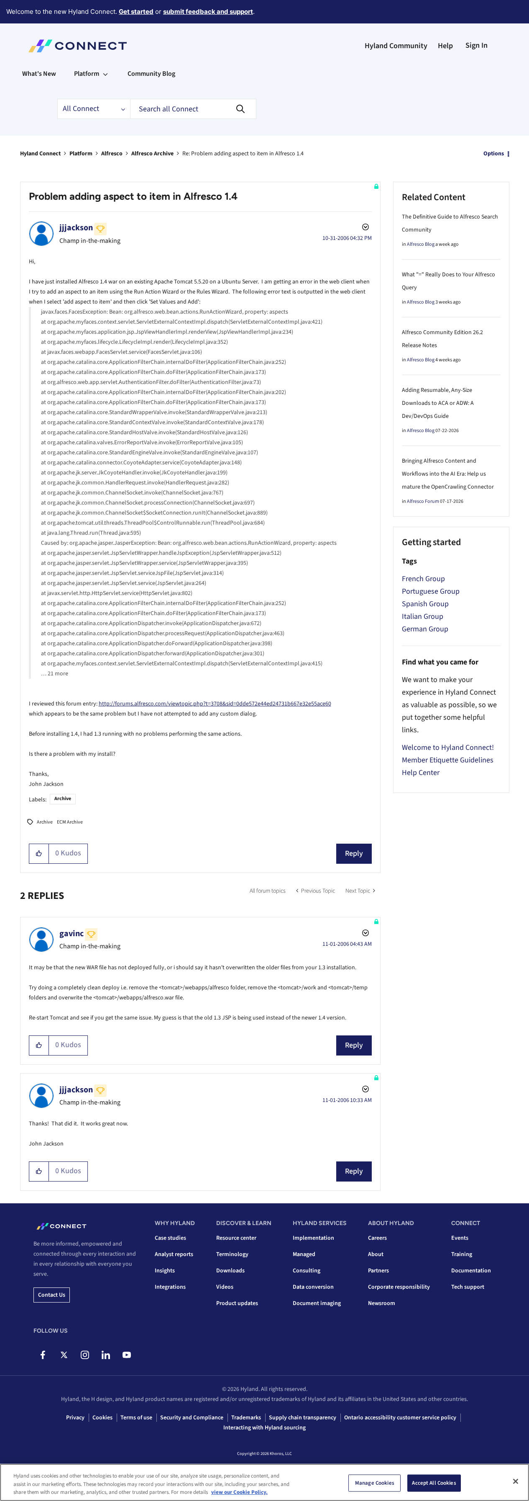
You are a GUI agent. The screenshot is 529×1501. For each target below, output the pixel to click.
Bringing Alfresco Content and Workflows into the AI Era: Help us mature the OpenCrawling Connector (448, 474)
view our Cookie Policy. (239, 1492)
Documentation (471, 1271)
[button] (39, 853)
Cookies (102, 1417)
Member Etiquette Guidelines (447, 760)
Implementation (313, 1238)
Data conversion (313, 1287)
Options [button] (493, 153)
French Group (423, 579)
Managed (304, 1254)
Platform (80, 153)
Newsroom (381, 1303)
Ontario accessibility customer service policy (400, 1417)
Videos (224, 1287)
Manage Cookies (374, 1482)
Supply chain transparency (302, 1417)
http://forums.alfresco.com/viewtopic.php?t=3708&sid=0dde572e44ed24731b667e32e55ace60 (215, 704)
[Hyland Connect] (77, 46)
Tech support (467, 1287)
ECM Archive (70, 822)
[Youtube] (126, 1355)
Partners (378, 1271)
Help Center (421, 772)
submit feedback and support (208, 11)
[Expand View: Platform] (105, 74)
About (375, 1254)
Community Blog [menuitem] (151, 73)
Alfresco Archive (152, 153)
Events (459, 1238)
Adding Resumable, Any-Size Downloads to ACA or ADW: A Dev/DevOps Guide (438, 403)
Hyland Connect (40, 153)
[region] (264, 1482)
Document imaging (317, 1303)
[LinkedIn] (105, 1355)
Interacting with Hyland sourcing (264, 1428)
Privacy (75, 1417)
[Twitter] (63, 1355)
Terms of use (136, 1417)
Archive (62, 798)
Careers (377, 1238)
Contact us (51, 1295)
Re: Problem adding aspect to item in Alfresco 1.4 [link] (243, 153)
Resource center (236, 1238)
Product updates (237, 1303)
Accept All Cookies (434, 1482)
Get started (136, 11)
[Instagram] (84, 1355)
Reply (354, 853)
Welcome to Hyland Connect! (448, 747)
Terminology (232, 1254)
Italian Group (422, 616)
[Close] (515, 1481)
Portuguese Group (431, 591)
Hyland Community (396, 46)
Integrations (170, 1287)
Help (445, 46)
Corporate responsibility (399, 1287)
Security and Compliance (191, 1417)
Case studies (170, 1238)
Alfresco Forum (423, 501)
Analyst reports (174, 1254)
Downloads (230, 1271)
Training (461, 1254)
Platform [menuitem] (86, 73)
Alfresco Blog (420, 244)
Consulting (306, 1271)
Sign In (476, 45)
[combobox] (193, 109)
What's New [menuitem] (39, 73)
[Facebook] (42, 1355)
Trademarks (246, 1417)
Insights (165, 1271)
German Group (425, 629)
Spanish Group (425, 604)
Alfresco (112, 153)
